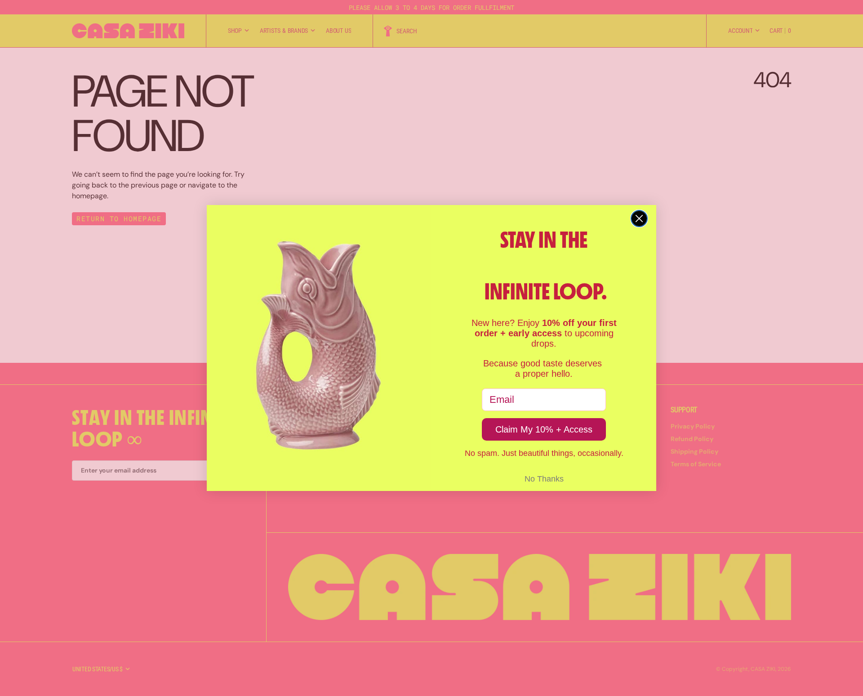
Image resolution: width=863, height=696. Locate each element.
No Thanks (544, 478)
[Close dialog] (639, 218)
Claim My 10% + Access (543, 429)
